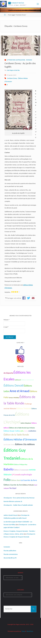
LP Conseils (16, 475)
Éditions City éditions (25, 444)
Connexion (7, 547)
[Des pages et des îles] (3, 4)
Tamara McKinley (14, 398)
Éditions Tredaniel (23, 409)
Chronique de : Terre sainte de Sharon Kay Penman (19, 498)
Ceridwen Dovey (12, 78)
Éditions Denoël (14, 385)
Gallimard (18, 380)
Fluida (23, 631)
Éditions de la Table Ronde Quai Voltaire (22, 428)
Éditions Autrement (27, 380)
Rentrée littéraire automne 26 (13, 501)
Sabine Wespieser (26, 423)
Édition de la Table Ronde (16, 435)
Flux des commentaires (11, 554)
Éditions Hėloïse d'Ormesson (20, 439)
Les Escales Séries (9, 445)
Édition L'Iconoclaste (21, 470)
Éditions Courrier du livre (13, 485)
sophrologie (26, 475)
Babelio (9, 469)
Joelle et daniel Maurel (10, 515)
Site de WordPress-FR (10, 558)
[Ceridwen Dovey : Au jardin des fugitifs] (20, 45)
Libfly (22, 431)
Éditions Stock (16, 480)
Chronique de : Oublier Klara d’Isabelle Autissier (18, 505)
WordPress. (30, 631)
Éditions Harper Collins (12, 431)
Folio (7, 480)
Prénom (7, 320)
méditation (32, 431)
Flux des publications (10, 551)
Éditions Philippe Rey (20, 464)
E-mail (6, 327)
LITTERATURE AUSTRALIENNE (16, 60)
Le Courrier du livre (29, 480)
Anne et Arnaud (19, 391)
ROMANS (29, 60)
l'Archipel (12, 488)
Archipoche (8, 373)
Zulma (26, 431)
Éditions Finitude (28, 485)
